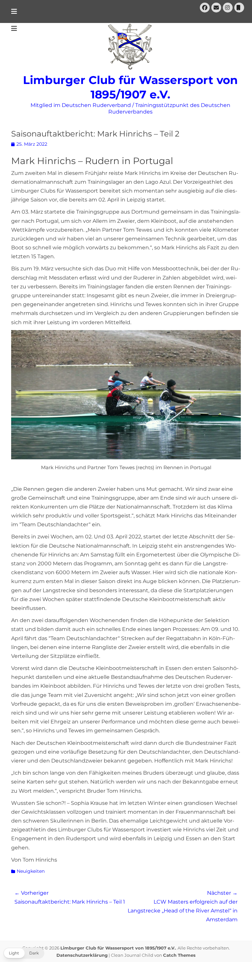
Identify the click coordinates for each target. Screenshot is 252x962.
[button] (23, 953)
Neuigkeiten (31, 871)
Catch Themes (179, 955)
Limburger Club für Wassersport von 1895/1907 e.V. (118, 948)
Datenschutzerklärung (82, 955)
